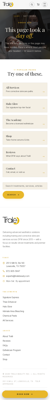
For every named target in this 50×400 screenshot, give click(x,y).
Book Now (25, 394)
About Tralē (8, 336)
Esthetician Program (12, 350)
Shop (5, 359)
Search (13, 195)
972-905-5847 (13, 271)
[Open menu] (44, 4)
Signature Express (11, 297)
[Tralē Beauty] (11, 220)
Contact (6, 354)
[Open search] (31, 4)
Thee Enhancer (10, 302)
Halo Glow (7, 306)
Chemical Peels (10, 316)
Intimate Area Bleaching (13, 311)
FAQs (5, 345)
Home (17, 16)
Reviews (7, 341)
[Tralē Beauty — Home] (8, 4)
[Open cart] (38, 4)
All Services (8, 320)
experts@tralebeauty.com (17, 276)
